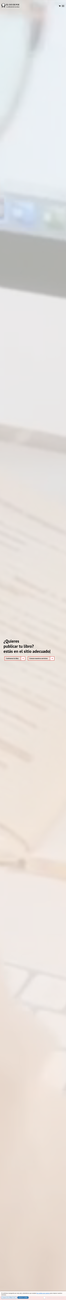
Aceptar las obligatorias (9, 1297)
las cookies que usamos (43, 1293)
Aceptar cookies (23, 1297)
